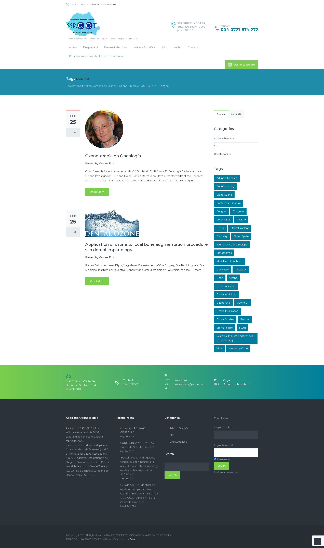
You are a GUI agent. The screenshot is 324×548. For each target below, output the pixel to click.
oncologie (223, 269)
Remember (223, 459)
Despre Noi (90, 47)
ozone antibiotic (226, 294)
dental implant (240, 228)
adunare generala (227, 178)
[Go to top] (317, 541)
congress (238, 211)
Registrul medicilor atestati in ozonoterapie (96, 56)
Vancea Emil (107, 163)
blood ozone (224, 194)
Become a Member (236, 384)
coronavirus (223, 219)
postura (244, 319)
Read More (97, 191)
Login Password (223, 445)
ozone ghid (224, 302)
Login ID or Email (224, 427)
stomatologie (225, 327)
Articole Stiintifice (144, 47)
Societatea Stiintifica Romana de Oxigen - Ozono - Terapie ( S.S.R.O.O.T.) (111, 86)
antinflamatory (225, 186)
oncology (241, 269)
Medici (177, 47)
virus (219, 348)
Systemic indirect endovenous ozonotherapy (235, 338)
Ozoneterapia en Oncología (113, 155)
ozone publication (227, 311)
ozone (233, 277)
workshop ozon (238, 348)
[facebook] (257, 4)
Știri (164, 47)
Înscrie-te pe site (244, 64)
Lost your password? (226, 472)
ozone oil (243, 302)
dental (220, 228)
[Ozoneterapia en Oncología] (104, 128)
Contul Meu (221, 418)
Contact (193, 47)
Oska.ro (134, 539)
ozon (220, 277)
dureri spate (241, 236)
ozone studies (225, 319)
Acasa (73, 47)
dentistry (222, 236)
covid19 (241, 219)
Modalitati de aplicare (229, 261)
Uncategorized (223, 154)
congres (221, 211)
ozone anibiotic (226, 286)
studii (242, 327)
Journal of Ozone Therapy (232, 244)
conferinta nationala (229, 203)
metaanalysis (224, 252)
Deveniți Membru (115, 47)
